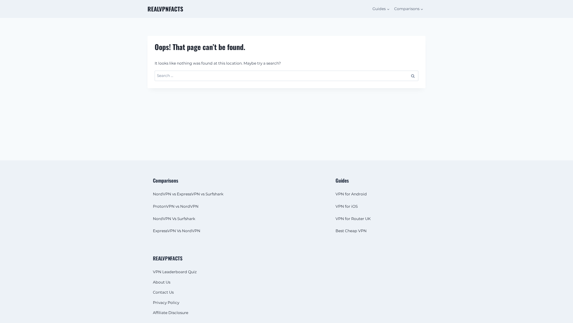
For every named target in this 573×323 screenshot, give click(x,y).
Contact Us (163, 292)
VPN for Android (351, 194)
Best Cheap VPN (351, 231)
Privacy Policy (166, 302)
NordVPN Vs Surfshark (174, 218)
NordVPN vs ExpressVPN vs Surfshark (188, 194)
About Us (161, 282)
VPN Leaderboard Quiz (175, 272)
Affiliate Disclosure (170, 312)
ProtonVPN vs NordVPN (176, 206)
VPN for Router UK (353, 218)
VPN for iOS (347, 206)
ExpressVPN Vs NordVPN (176, 231)
